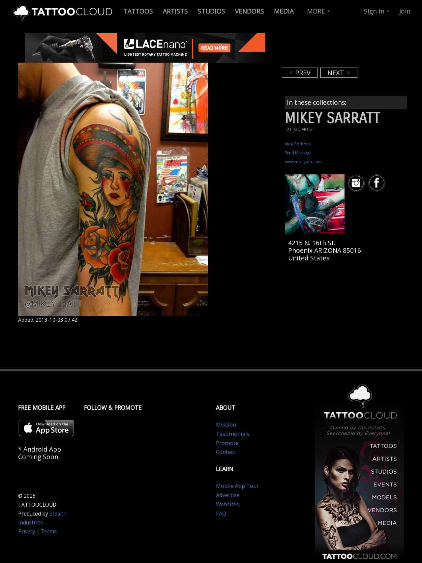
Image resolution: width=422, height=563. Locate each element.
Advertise (228, 495)
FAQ (221, 513)
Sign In (375, 11)
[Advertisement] (334, 49)
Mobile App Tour (237, 485)
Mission (226, 424)
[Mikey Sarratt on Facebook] (377, 183)
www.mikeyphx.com (303, 161)
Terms (49, 531)
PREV (302, 72)
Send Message (298, 153)
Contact (225, 452)
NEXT (336, 72)
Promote (227, 443)
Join (404, 11)
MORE (317, 11)
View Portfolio (298, 144)
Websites (227, 504)
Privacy (26, 531)
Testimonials (233, 433)
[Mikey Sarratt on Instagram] (357, 183)
